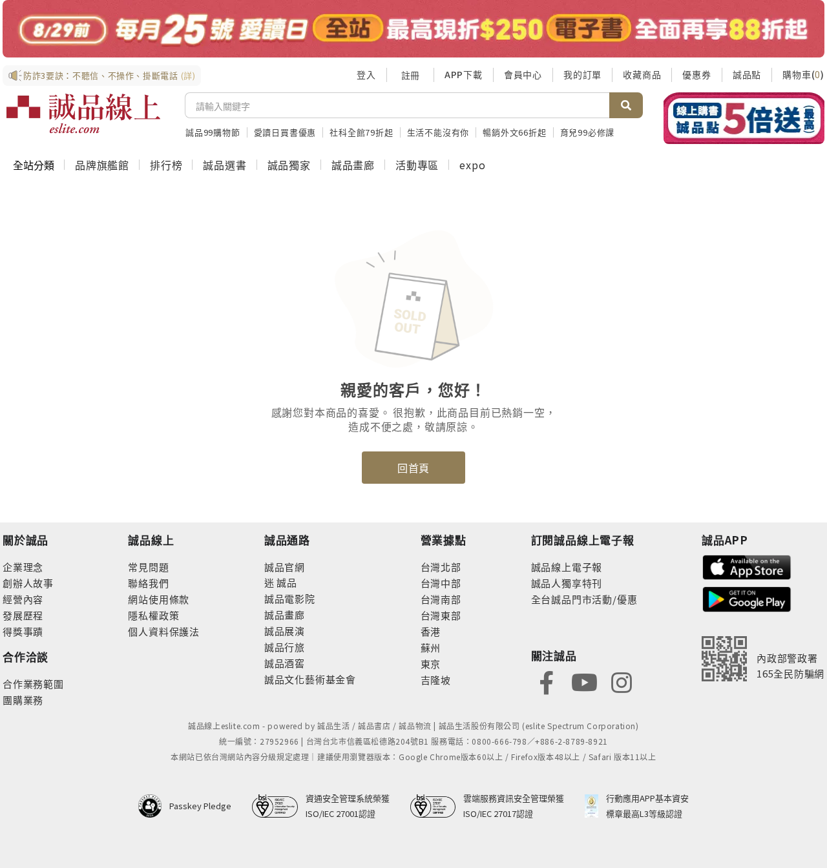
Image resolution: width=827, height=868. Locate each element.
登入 (366, 74)
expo (472, 164)
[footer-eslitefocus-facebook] (546, 681)
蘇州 (431, 647)
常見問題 (148, 567)
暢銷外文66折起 (514, 132)
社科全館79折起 (361, 132)
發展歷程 (23, 615)
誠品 (286, 582)
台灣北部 (441, 567)
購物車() (803, 74)
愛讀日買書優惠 (285, 132)
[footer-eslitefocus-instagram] (621, 681)
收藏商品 (642, 74)
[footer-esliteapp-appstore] (747, 566)
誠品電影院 (289, 598)
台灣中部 (441, 583)
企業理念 (23, 567)
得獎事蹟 (23, 631)
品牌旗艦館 (102, 164)
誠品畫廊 (353, 164)
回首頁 (413, 467)
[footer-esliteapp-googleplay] (747, 597)
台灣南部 (441, 599)
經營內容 (23, 599)
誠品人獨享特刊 (567, 583)
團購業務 (23, 700)
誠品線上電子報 (567, 567)
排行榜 (166, 164)
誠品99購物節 (212, 132)
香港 (431, 631)
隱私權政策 (153, 615)
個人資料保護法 (164, 631)
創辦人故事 (28, 583)
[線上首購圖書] (744, 118)
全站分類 (33, 164)
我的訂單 (582, 74)
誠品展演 (284, 630)
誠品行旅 (284, 647)
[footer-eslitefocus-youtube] (584, 681)
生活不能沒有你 (438, 132)
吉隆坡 (436, 680)
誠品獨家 (289, 164)
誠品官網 (284, 567)
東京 (431, 663)
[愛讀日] (413, 28)
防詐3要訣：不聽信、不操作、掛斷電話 (109, 75)
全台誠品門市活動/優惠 (584, 599)
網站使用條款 (158, 599)
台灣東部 (441, 615)
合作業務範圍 (33, 683)
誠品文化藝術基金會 (310, 679)
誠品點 (747, 74)
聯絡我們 (148, 583)
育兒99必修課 (587, 132)
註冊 (410, 74)
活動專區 (417, 164)
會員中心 (523, 74)
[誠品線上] (83, 113)
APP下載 (464, 74)
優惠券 (696, 74)
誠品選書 (224, 164)
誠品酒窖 (284, 663)
